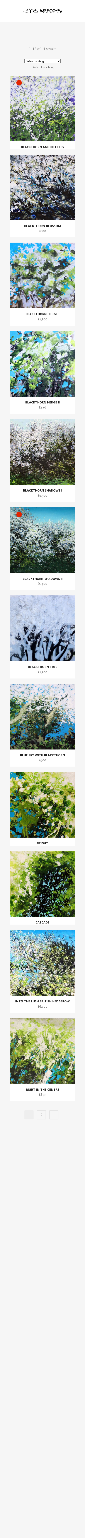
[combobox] (42, 67)
